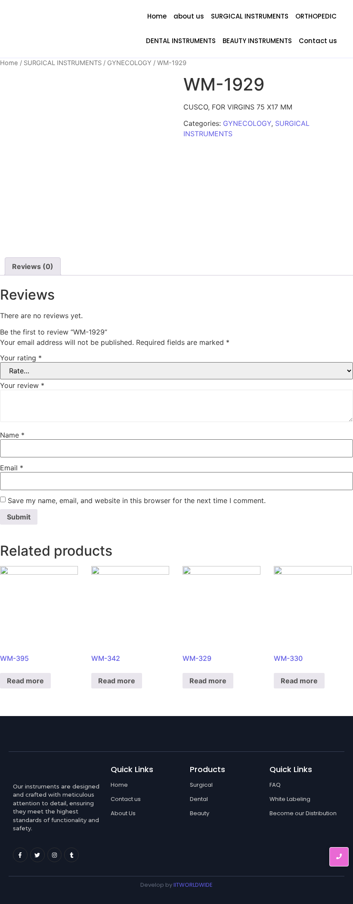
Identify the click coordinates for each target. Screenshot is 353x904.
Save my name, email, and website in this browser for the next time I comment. (137, 500)
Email (11, 467)
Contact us (318, 40)
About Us (123, 813)
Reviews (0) (32, 266)
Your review (22, 385)
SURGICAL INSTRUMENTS (249, 16)
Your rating (21, 357)
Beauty (199, 813)
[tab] (33, 266)
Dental (199, 799)
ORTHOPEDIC (316, 16)
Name (12, 435)
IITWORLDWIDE (193, 885)
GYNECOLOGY (129, 63)
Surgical (201, 785)
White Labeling (289, 799)
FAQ (275, 785)
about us (188, 16)
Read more (25, 680)
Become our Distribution (303, 813)
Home (157, 16)
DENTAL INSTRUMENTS (181, 40)
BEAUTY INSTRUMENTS (257, 40)
